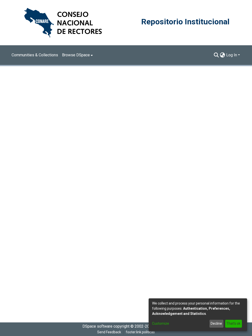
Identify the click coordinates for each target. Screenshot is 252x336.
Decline (216, 323)
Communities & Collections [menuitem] (35, 55)
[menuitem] (77, 55)
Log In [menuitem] (231, 55)
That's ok (233, 323)
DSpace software (97, 326)
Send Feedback (109, 332)
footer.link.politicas (140, 332)
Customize (160, 323)
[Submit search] (216, 55)
